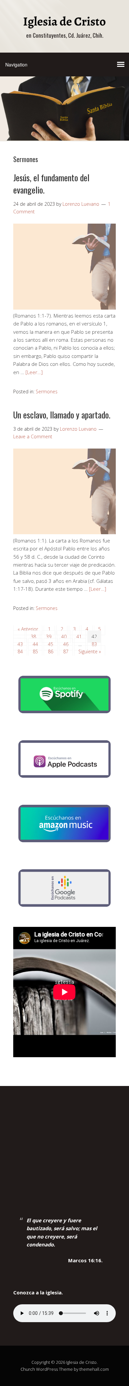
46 (65, 644)
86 (50, 651)
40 (63, 636)
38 (33, 636)
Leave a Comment (32, 436)
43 (20, 644)
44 (35, 644)
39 (48, 636)
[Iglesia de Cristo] (64, 24)
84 (20, 651)
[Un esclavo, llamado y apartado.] (64, 532)
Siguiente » (89, 651)
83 (94, 644)
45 (50, 644)
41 (79, 636)
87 (65, 651)
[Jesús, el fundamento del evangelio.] (64, 307)
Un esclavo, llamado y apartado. (61, 414)
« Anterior (28, 629)
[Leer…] (34, 372)
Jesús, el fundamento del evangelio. (51, 183)
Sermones (47, 391)
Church (28, 1369)
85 (35, 651)
